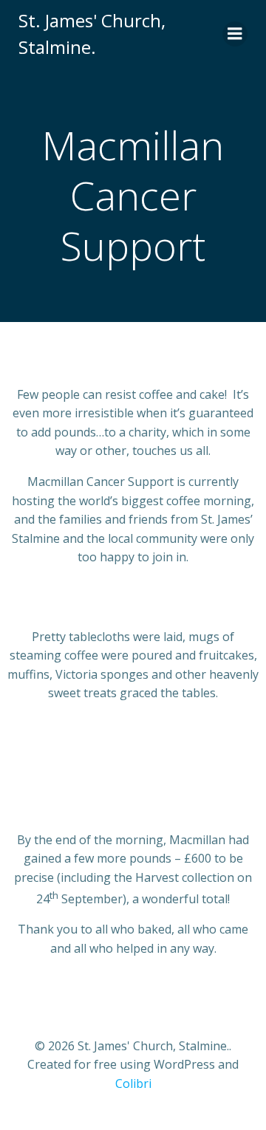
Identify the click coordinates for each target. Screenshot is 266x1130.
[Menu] (235, 34)
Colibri (133, 1083)
